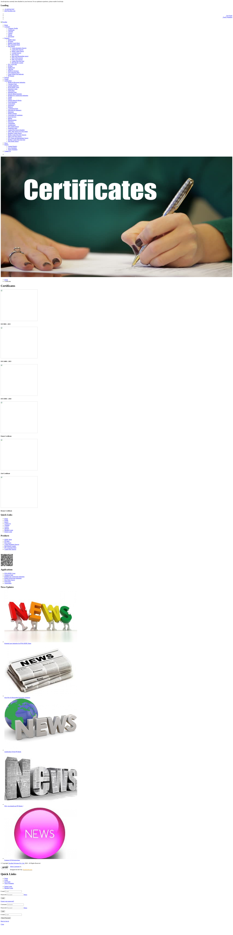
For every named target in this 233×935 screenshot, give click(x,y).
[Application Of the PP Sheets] (40, 750)
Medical (10, 107)
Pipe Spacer (11, 46)
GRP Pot (10, 69)
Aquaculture (11, 103)
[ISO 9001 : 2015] (19, 320)
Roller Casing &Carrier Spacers (17, 135)
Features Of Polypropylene (12, 860)
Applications (8, 81)
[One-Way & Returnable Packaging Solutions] (40, 696)
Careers (10, 33)
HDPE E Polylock (13, 71)
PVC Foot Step (12, 64)
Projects (6, 77)
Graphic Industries (13, 85)
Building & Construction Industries (18, 95)
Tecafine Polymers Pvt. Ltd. (16, 863)
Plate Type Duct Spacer (15, 136)
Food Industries (12, 102)
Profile (6, 520)
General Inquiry (12, 146)
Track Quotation (227, 17)
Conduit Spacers (16, 53)
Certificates (11, 30)
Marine (10, 118)
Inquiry (6, 144)
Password (3, 894)
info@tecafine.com (9, 11)
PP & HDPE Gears (13, 87)
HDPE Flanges (12, 113)
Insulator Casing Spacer (15, 133)
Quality (6, 79)
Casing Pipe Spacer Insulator (16, 130)
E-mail (3, 891)
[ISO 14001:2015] (19, 358)
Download (11, 36)
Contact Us (7, 151)
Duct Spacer (15, 54)
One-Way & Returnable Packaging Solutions (17, 697)
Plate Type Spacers (17, 59)
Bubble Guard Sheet (14, 43)
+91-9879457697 (9, 9)
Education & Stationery (14, 110)
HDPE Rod (11, 67)
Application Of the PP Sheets (12, 751)
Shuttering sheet (12, 128)
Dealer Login (8, 532)
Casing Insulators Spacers (19, 48)
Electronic (11, 112)
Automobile (11, 123)
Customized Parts (13, 108)
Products (6, 38)
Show (25, 894)
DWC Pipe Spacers (17, 58)
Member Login (8, 530)
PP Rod (10, 66)
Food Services (12, 117)
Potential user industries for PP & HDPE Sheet (17, 643)
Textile (10, 97)
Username (4, 904)
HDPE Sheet (11, 40)
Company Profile (13, 28)
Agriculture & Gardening (15, 115)
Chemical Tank (12, 84)
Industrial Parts (12, 92)
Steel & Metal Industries (15, 94)
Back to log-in (5, 921)
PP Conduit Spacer (13, 126)
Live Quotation (12, 148)
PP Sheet (10, 41)
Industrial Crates (12, 89)
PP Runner (11, 76)
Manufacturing (12, 120)
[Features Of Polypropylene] (40, 858)
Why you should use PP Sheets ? (13, 806)
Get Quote (229, 15)
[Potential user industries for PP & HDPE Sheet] (40, 642)
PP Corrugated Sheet (14, 44)
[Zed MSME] (19, 470)
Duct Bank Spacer (13, 141)
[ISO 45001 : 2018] (19, 395)
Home (6, 25)
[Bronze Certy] (19, 507)
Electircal (10, 121)
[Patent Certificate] (19, 432)
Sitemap (6, 528)
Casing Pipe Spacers (17, 49)
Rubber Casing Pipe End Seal (16, 139)
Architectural (11, 125)
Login (230, 14)
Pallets (10, 99)
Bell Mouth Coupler (17, 63)
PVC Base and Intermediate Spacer (18, 138)
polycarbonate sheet (13, 72)
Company (7, 26)
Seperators (11, 105)
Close (2, 924)
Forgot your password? (7, 901)
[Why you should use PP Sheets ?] (40, 804)
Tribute (10, 35)
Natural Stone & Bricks (14, 100)
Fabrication (11, 90)
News (6, 143)
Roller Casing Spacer (18, 51)
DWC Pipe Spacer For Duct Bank (18, 131)
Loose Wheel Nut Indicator (16, 74)
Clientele (10, 31)
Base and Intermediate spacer (20, 56)
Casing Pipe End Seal (18, 61)
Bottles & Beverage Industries (16, 82)
